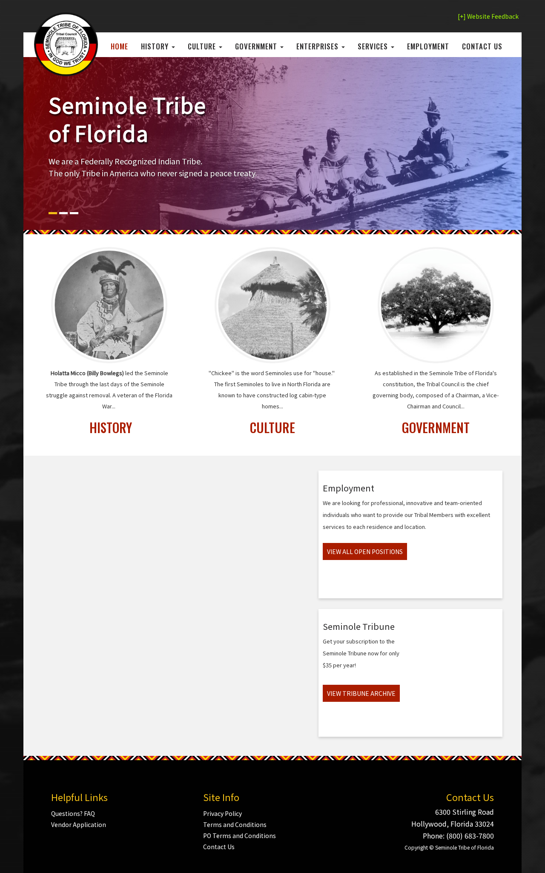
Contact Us (482, 46)
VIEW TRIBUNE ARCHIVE (361, 693)
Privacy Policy (222, 813)
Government (257, 46)
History (156, 46)
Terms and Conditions (235, 824)
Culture (203, 46)
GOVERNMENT (436, 427)
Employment (428, 46)
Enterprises (318, 46)
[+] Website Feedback (488, 16)
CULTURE (272, 427)
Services (374, 46)
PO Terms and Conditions (239, 835)
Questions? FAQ (73, 813)
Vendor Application (78, 824)
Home (119, 46)
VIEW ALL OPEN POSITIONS (365, 551)
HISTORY (110, 427)
